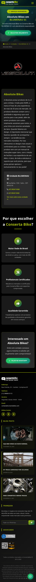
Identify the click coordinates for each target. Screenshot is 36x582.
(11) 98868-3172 (6, 393)
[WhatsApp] (14, 414)
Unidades (14, 44)
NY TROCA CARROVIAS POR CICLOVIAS (16, 470)
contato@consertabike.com (10, 406)
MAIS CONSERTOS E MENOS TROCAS (15, 495)
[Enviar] (31, 522)
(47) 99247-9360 (14, 189)
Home (6, 44)
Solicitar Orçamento (19, 33)
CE (22, 578)
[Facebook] (3, 414)
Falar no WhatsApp (19, 361)
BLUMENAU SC (24, 44)
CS (19, 578)
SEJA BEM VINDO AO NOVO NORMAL (15, 444)
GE (26, 578)
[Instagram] (8, 414)
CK (24, 578)
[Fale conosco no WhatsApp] (30, 576)
